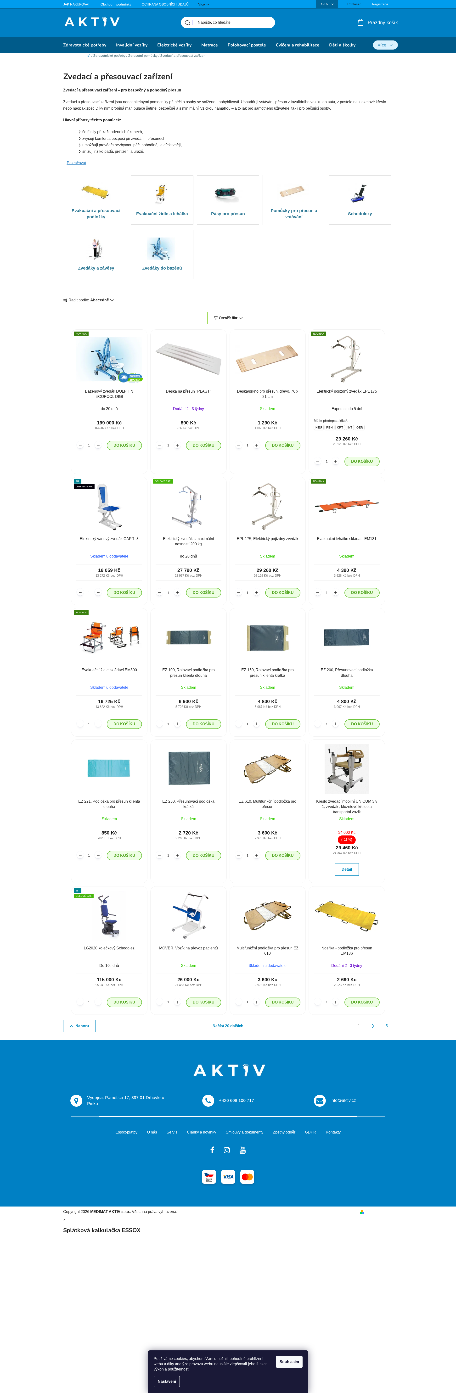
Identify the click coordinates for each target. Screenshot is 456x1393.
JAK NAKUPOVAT (76, 4)
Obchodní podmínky (116, 4)
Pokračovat (76, 163)
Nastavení (167, 1381)
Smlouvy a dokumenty (244, 1132)
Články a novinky (201, 1132)
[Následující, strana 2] (373, 1026)
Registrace (380, 4)
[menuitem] (84, 45)
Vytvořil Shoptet (379, 1212)
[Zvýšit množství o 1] (98, 444)
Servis (172, 1132)
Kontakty (333, 1132)
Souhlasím (289, 1362)
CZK (325, 4)
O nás (152, 1132)
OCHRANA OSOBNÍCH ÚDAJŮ (165, 4)
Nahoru (82, 1026)
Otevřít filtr (228, 318)
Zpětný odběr (284, 1132)
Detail (347, 869)
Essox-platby (126, 1132)
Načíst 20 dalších (228, 1026)
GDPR (310, 1132)
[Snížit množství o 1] (80, 444)
